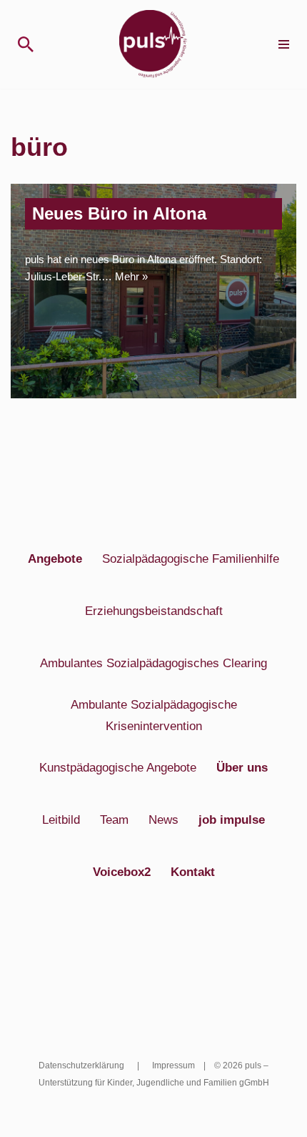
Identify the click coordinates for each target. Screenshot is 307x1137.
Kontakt (193, 871)
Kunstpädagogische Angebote (117, 767)
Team (114, 819)
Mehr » (131, 276)
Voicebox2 (122, 871)
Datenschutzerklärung (81, 1065)
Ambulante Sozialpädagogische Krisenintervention (154, 715)
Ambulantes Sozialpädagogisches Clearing (153, 662)
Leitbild (61, 819)
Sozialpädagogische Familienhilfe (190, 558)
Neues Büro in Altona (119, 213)
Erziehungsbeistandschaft (154, 610)
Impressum (173, 1065)
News (163, 819)
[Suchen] (26, 44)
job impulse (231, 819)
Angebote (55, 558)
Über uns (242, 767)
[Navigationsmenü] (283, 44)
